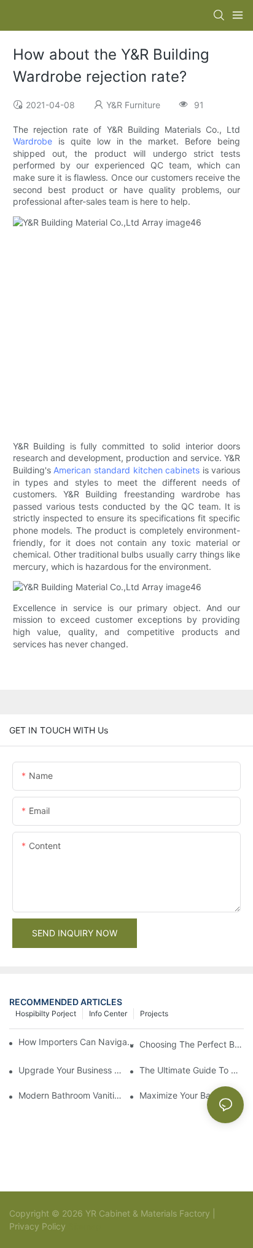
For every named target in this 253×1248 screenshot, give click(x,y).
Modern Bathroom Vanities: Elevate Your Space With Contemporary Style (70, 1095)
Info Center (108, 1013)
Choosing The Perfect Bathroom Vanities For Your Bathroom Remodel (191, 1044)
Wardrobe (32, 141)
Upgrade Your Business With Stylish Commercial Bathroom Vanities (70, 1070)
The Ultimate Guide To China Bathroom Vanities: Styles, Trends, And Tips (191, 1070)
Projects (154, 1013)
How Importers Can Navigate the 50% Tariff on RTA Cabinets (77, 1042)
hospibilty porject (45, 1013)
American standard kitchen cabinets (126, 470)
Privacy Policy (37, 1226)
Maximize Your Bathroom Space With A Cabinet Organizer (191, 1095)
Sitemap (83, 1226)
